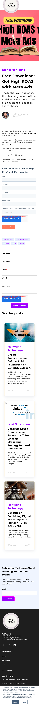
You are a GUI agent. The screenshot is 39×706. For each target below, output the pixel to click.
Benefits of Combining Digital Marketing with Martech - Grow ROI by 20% (19, 519)
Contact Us (6, 660)
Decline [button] (24, 702)
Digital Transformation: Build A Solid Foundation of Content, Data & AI (19, 361)
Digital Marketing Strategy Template (15, 680)
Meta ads (21, 243)
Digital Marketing (8, 239)
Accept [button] (15, 702)
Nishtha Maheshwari (21, 114)
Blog (3, 664)
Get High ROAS (7, 676)
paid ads (14, 243)
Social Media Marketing (22, 239)
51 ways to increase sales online (13, 683)
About (4, 656)
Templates (6, 243)
